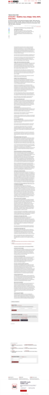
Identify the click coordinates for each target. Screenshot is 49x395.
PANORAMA (17, 3)
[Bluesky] (9, 31)
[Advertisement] (24, 9)
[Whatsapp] (9, 33)
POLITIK (9, 3)
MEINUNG (29, 3)
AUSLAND (23, 3)
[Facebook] (9, 28)
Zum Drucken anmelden (38, 26)
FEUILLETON (26, 3)
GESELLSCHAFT (13, 3)
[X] (9, 30)
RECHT (20, 3)
